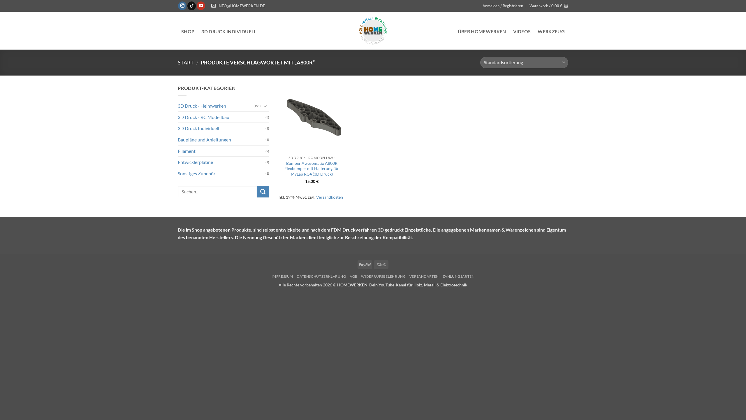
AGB (354, 276)
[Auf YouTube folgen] (201, 5)
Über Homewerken (482, 31)
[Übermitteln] (263, 191)
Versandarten (424, 276)
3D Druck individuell (228, 31)
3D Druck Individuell (198, 128)
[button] (503, 6)
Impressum (282, 276)
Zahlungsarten (459, 276)
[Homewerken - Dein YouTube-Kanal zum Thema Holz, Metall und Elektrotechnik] (373, 31)
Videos (522, 31)
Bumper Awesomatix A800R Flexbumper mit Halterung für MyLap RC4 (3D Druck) (311, 168)
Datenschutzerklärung (321, 276)
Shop (187, 31)
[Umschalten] (265, 105)
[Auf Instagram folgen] (182, 5)
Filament (187, 150)
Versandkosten (329, 197)
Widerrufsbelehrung (383, 276)
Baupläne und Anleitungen (204, 139)
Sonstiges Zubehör (196, 173)
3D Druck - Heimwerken (202, 105)
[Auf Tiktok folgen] (191, 5)
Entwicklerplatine (195, 162)
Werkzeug (551, 31)
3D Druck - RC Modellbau (203, 117)
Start (186, 62)
